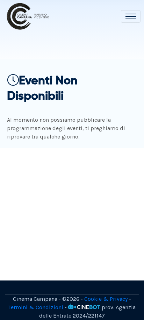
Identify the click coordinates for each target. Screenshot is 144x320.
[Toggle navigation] (131, 16)
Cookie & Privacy (106, 299)
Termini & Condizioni (35, 307)
